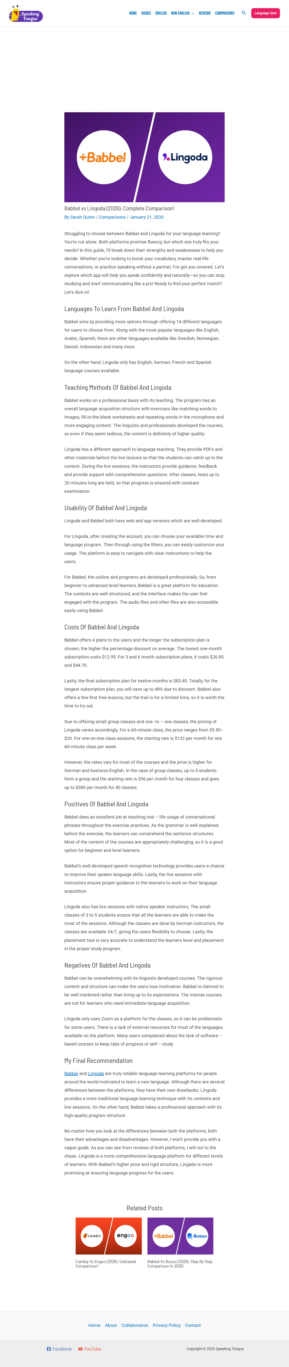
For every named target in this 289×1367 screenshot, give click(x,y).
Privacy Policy (167, 1325)
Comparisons (112, 217)
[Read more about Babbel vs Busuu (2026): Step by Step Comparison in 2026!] (180, 1235)
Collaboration (134, 1325)
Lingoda (96, 1073)
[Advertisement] (144, 60)
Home (94, 1325)
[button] (191, 13)
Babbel (71, 1073)
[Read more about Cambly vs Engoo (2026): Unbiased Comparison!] (109, 1235)
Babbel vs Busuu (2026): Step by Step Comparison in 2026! (179, 1263)
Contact (193, 1325)
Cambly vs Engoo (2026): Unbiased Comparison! (106, 1263)
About (111, 1325)
